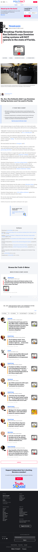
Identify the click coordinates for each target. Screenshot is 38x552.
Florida (4, 509)
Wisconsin (4, 520)
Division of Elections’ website (23, 168)
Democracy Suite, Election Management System (21, 241)
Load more (19, 462)
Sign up (24, 540)
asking (12, 138)
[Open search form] (6, 2)
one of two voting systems (21, 162)
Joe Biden (20, 500)
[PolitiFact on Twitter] (2, 538)
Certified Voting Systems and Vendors (20, 246)
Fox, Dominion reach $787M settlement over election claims (22, 238)
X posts (9, 350)
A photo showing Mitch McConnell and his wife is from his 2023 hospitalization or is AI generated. (18, 355)
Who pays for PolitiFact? (23, 512)
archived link (9, 230)
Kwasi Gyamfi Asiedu (8, 93)
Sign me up (19, 478)
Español (22, 4)
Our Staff (20, 509)
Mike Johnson (21, 499)
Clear (35, 310)
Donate (35, 1)
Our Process (21, 508)
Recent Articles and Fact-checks (24, 520)
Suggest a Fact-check (25, 526)
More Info (3, 14)
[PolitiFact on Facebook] (4, 538)
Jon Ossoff (10, 318)
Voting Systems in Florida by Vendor (20, 244)
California (4, 508)
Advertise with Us (22, 513)
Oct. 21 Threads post (27, 132)
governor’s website (23, 154)
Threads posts (14, 26)
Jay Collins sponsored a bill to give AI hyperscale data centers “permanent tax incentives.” (18, 384)
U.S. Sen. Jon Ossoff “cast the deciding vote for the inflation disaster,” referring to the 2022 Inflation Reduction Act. (18, 438)
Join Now (27, 16)
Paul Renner (10, 379)
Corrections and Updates (23, 514)
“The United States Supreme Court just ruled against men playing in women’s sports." (17, 424)
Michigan (4, 512)
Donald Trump (11, 336)
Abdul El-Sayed (11, 406)
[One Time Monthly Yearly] (34, 13)
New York (4, 514)
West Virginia (5, 519)
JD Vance (20, 496)
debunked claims (29, 184)
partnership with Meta (6, 149)
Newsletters (21, 515)
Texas (4, 518)
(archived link (7, 253)
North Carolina (5, 515)
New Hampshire (5, 513)
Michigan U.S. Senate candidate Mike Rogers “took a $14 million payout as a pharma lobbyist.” (18, 411)
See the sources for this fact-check (19, 120)
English (16, 4)
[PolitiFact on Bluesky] (6, 538)
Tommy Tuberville (11, 446)
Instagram (19, 143)
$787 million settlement (23, 192)
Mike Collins (10, 432)
